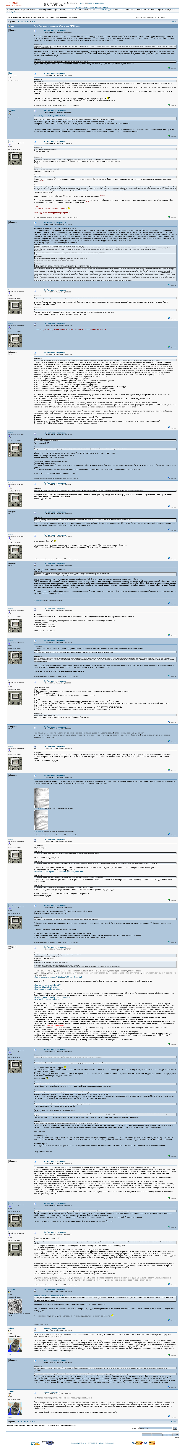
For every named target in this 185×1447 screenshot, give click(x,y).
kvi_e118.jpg (39, 808)
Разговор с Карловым (68, 17)
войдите (81, 3)
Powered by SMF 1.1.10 (79, 1443)
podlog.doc (39, 600)
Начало (78, 7)
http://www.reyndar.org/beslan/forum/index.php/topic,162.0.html (58, 872)
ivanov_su (11, 12)
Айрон (11, 1328)
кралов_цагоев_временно (55, 1329)
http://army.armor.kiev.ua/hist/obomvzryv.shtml (52, 997)
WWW (10, 1354)
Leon (10, 141)
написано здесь (106, 9)
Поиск (92, 7)
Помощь (85, 7)
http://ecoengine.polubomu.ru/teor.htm (49, 989)
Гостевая (50, 17)
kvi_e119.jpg (39, 831)
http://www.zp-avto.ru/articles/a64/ (47, 985)
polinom (11, 110)
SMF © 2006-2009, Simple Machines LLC (101, 1443)
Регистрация (104, 7)
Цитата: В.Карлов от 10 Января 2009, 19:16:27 (49, 1295)
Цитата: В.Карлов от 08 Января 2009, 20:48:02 (49, 116)
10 (32, 21)
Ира (10, 73)
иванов (11, 1289)
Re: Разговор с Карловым (55, 30)
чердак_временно (52, 1392)
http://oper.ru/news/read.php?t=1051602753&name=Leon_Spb (58, 977)
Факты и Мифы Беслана (16, 17)
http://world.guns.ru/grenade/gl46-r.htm (49, 999)
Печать (174, 21)
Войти (97, 7)
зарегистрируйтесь (96, 3)
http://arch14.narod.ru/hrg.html (46, 987)
